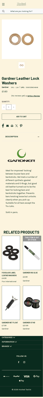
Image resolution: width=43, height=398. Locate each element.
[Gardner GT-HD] (32, 302)
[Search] (2, 11)
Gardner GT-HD (29, 323)
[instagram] (24, 362)
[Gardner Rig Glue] (32, 252)
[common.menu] (3, 4)
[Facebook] (3, 126)
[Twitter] (16, 126)
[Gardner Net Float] (11, 302)
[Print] (12, 126)
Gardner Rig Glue (30, 273)
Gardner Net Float (10, 323)
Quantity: (6, 102)
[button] (32, 96)
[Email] (7, 126)
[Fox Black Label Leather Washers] (11, 252)
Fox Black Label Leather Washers (9, 274)
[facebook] (19, 362)
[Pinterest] (21, 126)
